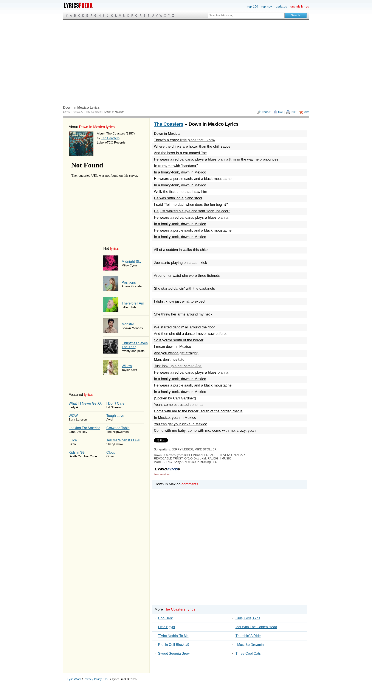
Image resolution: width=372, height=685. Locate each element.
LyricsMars (74, 679)
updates (281, 6)
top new (267, 6)
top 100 (252, 6)
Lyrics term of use (161, 474)
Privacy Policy (93, 679)
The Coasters (110, 138)
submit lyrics (299, 6)
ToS (106, 679)
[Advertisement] (186, 52)
